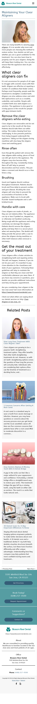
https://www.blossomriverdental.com (16, 292)
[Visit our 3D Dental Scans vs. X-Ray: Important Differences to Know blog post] (18, 512)
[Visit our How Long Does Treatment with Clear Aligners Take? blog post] (18, 328)
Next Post (30, 569)
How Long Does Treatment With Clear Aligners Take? (17, 342)
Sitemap (23, 680)
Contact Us (19, 620)
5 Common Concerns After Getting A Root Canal (18, 406)
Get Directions (18, 583)
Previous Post (7, 569)
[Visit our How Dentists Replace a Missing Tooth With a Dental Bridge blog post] (18, 453)
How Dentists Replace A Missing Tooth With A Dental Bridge (17, 468)
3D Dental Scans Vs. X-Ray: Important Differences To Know (16, 527)
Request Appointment (18, 601)
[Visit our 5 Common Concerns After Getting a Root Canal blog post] (18, 392)
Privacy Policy (15, 680)
